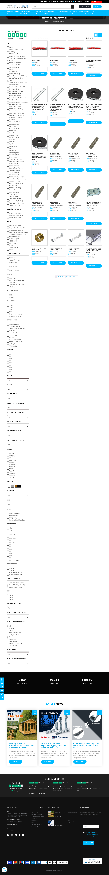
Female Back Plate (15, 190)
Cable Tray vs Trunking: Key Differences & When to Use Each (86, 745)
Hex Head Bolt (13, 85)
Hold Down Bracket (15, 633)
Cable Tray (12, 258)
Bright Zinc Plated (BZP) (17, 228)
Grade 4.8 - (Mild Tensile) (17, 583)
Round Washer (14, 174)
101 (67, 277)
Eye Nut (11, 69)
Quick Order (85, 6)
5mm (11, 312)
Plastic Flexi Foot (14, 122)
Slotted (11, 297)
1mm (11, 305)
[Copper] (16, 486)
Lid (10, 626)
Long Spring (13, 518)
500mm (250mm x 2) (15, 572)
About (46, 1)
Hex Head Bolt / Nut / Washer (18, 87)
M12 (10, 361)
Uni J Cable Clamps (15, 106)
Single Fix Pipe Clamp (16, 159)
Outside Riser (13, 641)
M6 (10, 354)
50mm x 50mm (14, 270)
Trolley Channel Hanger (17, 328)
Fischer (11, 453)
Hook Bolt (12, 150)
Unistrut (12, 473)
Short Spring (13, 516)
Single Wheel (13, 163)
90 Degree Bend (14, 635)
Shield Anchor (13, 157)
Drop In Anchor (14, 137)
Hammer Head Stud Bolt (17, 520)
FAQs (50, 1)
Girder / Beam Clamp (16, 342)
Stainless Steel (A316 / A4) (17, 234)
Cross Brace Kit (14, 324)
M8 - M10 (12, 543)
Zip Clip (11, 477)
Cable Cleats (13, 133)
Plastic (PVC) (13, 243)
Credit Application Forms (38, 816)
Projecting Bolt (14, 152)
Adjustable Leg (14, 124)
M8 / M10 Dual (14, 560)
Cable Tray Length (15, 96)
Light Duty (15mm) (15, 213)
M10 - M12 (12, 538)
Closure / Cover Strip (16, 183)
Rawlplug (12, 456)
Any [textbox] (9, 380)
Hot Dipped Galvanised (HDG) (18, 232)
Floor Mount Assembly (16, 113)
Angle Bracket (13, 333)
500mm (11, 570)
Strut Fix (12, 466)
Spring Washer (14, 172)
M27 (10, 365)
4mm (11, 309)
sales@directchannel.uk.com (14, 821)
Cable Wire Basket (15, 181)
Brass (11, 250)
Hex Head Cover (14, 89)
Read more (94, 223)
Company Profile (36, 812)
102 (70, 277)
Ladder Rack (13, 262)
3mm (11, 307)
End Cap (12, 139)
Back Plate (12, 126)
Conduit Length (14, 185)
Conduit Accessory (15, 188)
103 (74, 277)
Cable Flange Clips (15, 104)
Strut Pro (12, 469)
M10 (10, 358)
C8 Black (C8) (13, 241)
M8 (10, 356)
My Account (78, 1)
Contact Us (68, 1)
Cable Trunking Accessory (17, 179)
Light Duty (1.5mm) (15, 316)
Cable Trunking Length (16, 177)
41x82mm (12, 287)
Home (41, 1)
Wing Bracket (13, 335)
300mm (11, 568)
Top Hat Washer (14, 170)
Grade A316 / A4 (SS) (15, 587)
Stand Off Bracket (15, 326)
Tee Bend (12, 637)
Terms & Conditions (37, 824)
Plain (11, 295)
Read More (15, 762)
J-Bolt (11, 47)
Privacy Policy (35, 826)
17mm (11, 528)
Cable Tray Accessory (16, 109)
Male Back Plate (14, 192)
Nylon (11, 245)
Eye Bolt (12, 144)
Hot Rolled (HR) (14, 239)
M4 (10, 540)
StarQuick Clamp (14, 100)
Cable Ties (12, 131)
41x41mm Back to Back (16, 285)
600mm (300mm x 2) (15, 575)
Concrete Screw (14, 67)
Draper (11, 462)
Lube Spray (13, 71)
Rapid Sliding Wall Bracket (17, 98)
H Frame (12, 120)
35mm (11, 597)
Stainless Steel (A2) (15, 237)
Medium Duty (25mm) (16, 215)
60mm (11, 599)
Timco (11, 458)
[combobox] (18, 380)
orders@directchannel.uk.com (15, 826)
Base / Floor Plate (15, 339)
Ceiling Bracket (14, 344)
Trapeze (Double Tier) (16, 203)
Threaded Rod (13, 196)
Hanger (11, 148)
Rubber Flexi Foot (15, 111)
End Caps (12, 142)
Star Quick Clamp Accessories (18, 102)
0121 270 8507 (10, 830)
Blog (54, 1)
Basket (87, 1)
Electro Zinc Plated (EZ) (16, 230)
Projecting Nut (14, 155)
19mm (11, 530)
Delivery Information (37, 814)
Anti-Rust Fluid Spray (16, 65)
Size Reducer (13, 646)
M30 (10, 367)
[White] (9, 486)
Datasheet (60, 1)
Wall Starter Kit (14, 54)
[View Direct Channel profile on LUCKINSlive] (92, 861)
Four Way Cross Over (15, 643)
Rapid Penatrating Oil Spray (18, 76)
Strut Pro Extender (15, 63)
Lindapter (12, 464)
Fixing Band (13, 146)
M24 (10, 372)
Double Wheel (13, 135)
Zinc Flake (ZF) (13, 247)
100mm (11, 595)
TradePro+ (12, 471)
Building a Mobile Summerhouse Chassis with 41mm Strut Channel (21, 745)
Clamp (11, 630)
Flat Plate (12, 331)
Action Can (12, 460)
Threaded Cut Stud (15, 199)
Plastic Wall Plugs (14, 74)
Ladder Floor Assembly (16, 117)
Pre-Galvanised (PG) (15, 226)
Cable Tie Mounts (15, 128)
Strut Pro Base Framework (17, 56)
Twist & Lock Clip (14, 205)
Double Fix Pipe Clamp (16, 161)
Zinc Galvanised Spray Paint (18, 82)
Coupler (11, 337)
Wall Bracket (13, 346)
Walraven (12, 475)
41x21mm (12, 278)
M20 (10, 369)
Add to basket (39, 74)
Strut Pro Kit (13, 194)
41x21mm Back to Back (16, 280)
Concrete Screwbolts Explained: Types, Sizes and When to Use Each (53, 745)
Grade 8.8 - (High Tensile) (17, 585)
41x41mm (12, 282)
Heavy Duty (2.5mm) (15, 314)
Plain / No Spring (14, 513)
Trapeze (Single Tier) (16, 201)
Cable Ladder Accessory (16, 93)
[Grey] (12, 486)
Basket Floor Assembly (16, 115)
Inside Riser (12, 639)
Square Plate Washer (16, 168)
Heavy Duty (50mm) (15, 218)
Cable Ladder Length (16, 91)
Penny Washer (14, 166)
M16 (10, 363)
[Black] (20, 486)
